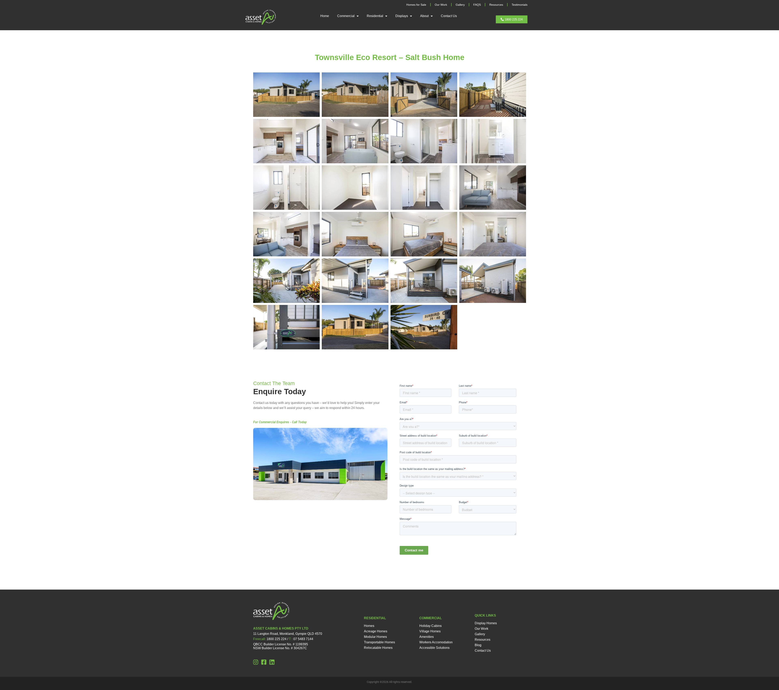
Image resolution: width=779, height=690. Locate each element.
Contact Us (449, 16)
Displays (401, 16)
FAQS (477, 4)
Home (324, 16)
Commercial (346, 16)
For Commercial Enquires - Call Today (280, 422)
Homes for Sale (416, 4)
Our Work (441, 4)
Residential (375, 16)
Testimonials (519, 4)
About (424, 16)
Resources (496, 4)
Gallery (460, 4)
